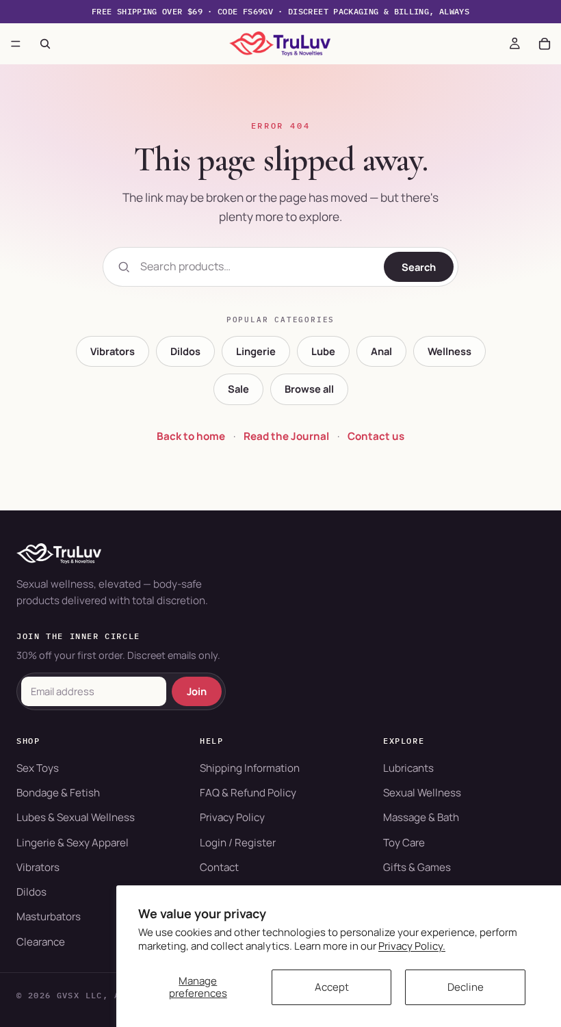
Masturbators (48, 916)
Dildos (185, 351)
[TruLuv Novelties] (280, 553)
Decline (465, 987)
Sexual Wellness (422, 792)
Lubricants (408, 768)
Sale (238, 388)
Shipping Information (250, 768)
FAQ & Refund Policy (248, 792)
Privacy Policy (232, 817)
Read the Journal (286, 436)
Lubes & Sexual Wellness (75, 817)
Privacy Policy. (411, 946)
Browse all (309, 388)
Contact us (376, 436)
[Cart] (545, 44)
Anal (381, 351)
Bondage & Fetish (58, 792)
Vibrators (112, 351)
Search (419, 267)
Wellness (449, 351)
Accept (332, 987)
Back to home (191, 436)
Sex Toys (37, 768)
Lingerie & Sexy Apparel (72, 842)
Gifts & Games (417, 867)
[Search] (45, 44)
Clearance (40, 942)
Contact (219, 867)
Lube (323, 351)
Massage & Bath (421, 817)
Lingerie (256, 351)
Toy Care (404, 842)
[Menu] (15, 44)
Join (197, 691)
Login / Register (238, 842)
